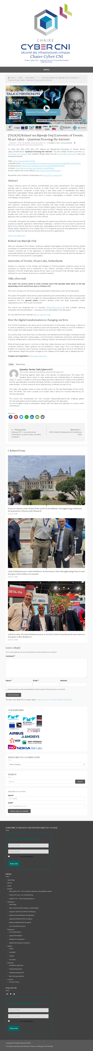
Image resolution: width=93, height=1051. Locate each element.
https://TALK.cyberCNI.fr (52, 175)
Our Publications (15, 932)
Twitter (11, 956)
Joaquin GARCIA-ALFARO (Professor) (22, 911)
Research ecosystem (17, 939)
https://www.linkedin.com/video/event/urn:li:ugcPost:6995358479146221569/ (51, 163)
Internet (19, 145)
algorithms (12, 145)
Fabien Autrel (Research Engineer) (21, 915)
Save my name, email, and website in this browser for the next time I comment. (36, 689)
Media (9, 946)
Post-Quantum (27, 145)
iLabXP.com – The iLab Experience (21, 898)
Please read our (21, 856)
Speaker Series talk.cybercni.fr (35, 143)
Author (11, 364)
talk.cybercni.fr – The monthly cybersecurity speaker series (30, 891)
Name (9, 681)
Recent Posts (20, 364)
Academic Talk (54, 143)
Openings (11, 880)
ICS (37, 315)
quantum (40, 145)
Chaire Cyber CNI (46, 56)
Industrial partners (15, 969)
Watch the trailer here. (17, 236)
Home (9, 883)
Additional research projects (19, 943)
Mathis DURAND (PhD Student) (20, 922)
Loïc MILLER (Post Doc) (17, 926)
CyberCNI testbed (15, 935)
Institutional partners (16, 972)
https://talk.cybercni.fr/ (55, 308)
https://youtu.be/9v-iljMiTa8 (24, 161)
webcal (42, 315)
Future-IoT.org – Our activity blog (21, 895)
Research (10, 929)
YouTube (12, 959)
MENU (47, 70)
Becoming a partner (16, 976)
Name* (10, 795)
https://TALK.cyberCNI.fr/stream (48, 171)
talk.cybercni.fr (58, 372)
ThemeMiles (48, 1046)
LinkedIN (12, 952)
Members (10, 902)
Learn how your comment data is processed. (54, 700)
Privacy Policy (14, 982)
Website (63, 681)
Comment (10, 656)
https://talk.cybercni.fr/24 (67, 154)
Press (11, 948)
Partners (10, 963)
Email (36, 681)
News (9, 886)
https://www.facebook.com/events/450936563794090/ (43, 166)
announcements (66, 143)
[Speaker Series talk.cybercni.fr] (13, 374)
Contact (10, 979)
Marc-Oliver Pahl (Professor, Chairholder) (24, 908)
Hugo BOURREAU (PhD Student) (20, 919)
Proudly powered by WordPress (17, 1046)
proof (34, 145)
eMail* (10, 803)
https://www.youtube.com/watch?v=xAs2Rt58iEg (34, 168)
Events (9, 889)
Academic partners (16, 965)
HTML (48, 315)
